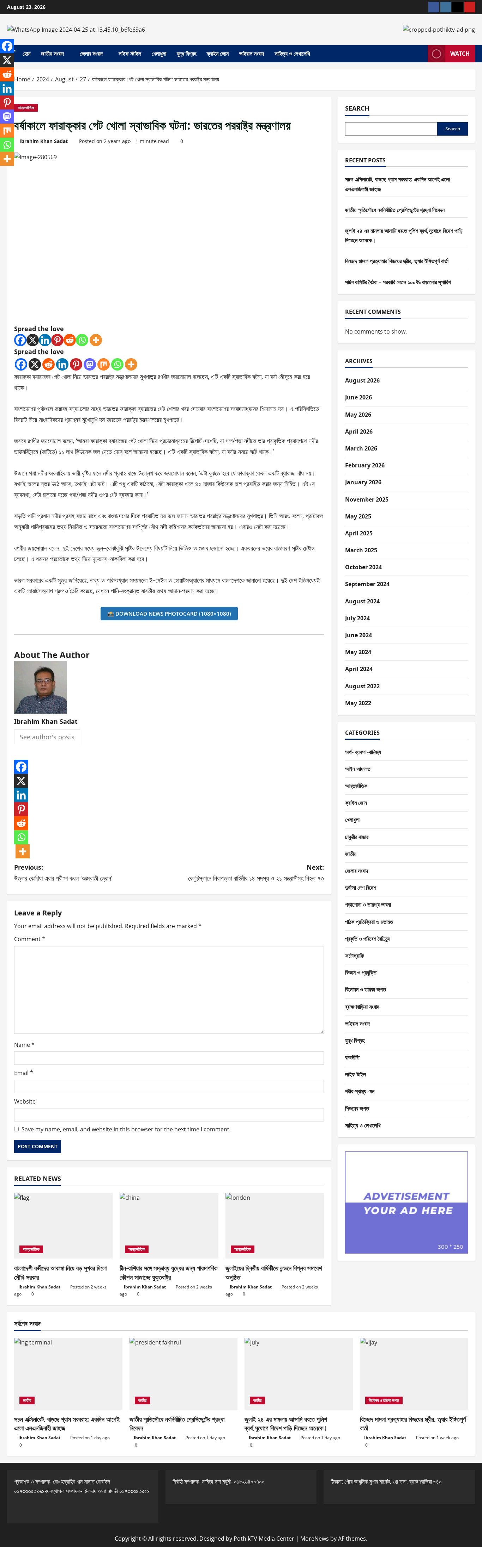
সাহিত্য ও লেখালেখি (292, 53)
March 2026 (361, 448)
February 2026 (365, 465)
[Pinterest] (57, 340)
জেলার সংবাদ (91, 53)
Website (25, 1101)
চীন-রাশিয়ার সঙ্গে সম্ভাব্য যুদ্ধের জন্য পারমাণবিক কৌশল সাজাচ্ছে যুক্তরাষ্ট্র (168, 1272)
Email (23, 1073)
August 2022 (362, 686)
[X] (32, 340)
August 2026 (362, 380)
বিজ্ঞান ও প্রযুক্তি (360, 972)
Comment (29, 939)
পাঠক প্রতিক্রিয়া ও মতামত (369, 922)
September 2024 (367, 584)
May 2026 (358, 414)
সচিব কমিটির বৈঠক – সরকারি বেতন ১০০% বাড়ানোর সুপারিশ (398, 282)
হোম (26, 53)
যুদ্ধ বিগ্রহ (186, 53)
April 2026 (359, 431)
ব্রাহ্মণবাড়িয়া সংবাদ (362, 1007)
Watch (460, 53)
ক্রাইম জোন (218, 53)
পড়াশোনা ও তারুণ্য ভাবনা (368, 904)
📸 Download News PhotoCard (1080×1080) (169, 613)
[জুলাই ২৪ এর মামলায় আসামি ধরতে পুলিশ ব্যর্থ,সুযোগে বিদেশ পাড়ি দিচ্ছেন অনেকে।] (299, 1374)
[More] (95, 340)
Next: (256, 872)
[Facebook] (20, 340)
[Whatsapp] (82, 340)
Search (357, 108)
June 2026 (358, 397)
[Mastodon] (90, 364)
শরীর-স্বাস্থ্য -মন (359, 1091)
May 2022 (358, 703)
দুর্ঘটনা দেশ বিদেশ (360, 887)
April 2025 (359, 533)
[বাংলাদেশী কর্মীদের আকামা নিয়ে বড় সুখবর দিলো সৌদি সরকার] (63, 1226)
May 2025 (358, 516)
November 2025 (366, 499)
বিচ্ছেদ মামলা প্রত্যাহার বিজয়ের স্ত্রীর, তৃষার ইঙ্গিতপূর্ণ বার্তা (396, 261)
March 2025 (361, 550)
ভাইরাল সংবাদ (251, 53)
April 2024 (359, 669)
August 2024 (362, 601)
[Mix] (103, 364)
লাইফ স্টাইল (130, 53)
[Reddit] (70, 340)
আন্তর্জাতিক (26, 108)
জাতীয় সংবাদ (52, 53)
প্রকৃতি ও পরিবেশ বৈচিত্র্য (367, 939)
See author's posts (47, 737)
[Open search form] (420, 54)
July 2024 (357, 618)
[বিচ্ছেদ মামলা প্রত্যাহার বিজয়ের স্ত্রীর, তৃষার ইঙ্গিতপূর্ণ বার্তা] (414, 1374)
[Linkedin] (45, 340)
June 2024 (358, 635)
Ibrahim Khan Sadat (43, 141)
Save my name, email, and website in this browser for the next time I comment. (126, 1129)
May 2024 (358, 652)
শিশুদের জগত (357, 1108)
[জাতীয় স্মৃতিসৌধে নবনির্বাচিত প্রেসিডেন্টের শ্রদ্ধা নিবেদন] (183, 1374)
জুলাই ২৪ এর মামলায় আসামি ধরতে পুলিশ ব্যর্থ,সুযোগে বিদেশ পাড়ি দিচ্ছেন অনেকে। (286, 1423)
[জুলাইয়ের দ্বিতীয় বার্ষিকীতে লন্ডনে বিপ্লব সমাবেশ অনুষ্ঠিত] (274, 1226)
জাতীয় (350, 854)
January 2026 (363, 482)
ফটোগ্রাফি (354, 955)
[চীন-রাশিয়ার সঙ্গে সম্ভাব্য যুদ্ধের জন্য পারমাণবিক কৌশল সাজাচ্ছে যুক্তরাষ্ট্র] (169, 1226)
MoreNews (314, 1538)
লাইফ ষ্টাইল (355, 1074)
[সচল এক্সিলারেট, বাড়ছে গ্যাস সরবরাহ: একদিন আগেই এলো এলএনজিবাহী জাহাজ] (68, 1374)
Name (24, 1045)
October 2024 (363, 567)
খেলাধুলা (159, 53)
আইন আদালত (357, 769)
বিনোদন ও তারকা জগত (365, 989)
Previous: (63, 872)
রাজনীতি (352, 1057)
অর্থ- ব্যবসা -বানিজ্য (363, 752)
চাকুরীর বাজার (356, 837)
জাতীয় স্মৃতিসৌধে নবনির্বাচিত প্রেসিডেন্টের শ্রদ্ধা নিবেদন (395, 210)
